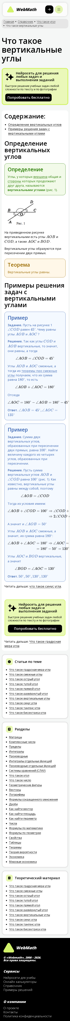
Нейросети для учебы (19, 978)
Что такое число (20, 780)
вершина (40, 177)
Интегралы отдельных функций (30, 761)
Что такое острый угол (24, 679)
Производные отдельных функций (32, 766)
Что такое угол (46, 21)
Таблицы (15, 842)
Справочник (25, 21)
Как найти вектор (21, 809)
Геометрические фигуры (25, 785)
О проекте (11, 1008)
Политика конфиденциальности (27, 1016)
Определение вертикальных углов (35, 125)
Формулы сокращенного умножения (33, 799)
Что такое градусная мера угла (29, 669)
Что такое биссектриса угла (27, 713)
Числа (13, 823)
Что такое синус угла (23, 703)
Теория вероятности (23, 852)
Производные (18, 756)
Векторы (15, 790)
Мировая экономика (23, 862)
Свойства (15, 838)
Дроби (13, 804)
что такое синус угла (45, 586)
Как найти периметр (23, 818)
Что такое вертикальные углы (29, 698)
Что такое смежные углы (25, 674)
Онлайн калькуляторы (20, 982)
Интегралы (16, 751)
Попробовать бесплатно (28, 97)
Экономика (16, 857)
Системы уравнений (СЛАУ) (27, 770)
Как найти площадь (22, 814)
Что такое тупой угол (23, 684)
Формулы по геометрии (25, 833)
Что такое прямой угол (24, 689)
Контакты (10, 1012)
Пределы (15, 746)
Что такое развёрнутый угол (28, 693)
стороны (14, 181)
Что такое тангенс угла (24, 708)
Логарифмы (17, 794)
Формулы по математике (26, 828)
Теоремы (15, 847)
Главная (9, 21)
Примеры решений (17, 990)
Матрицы (15, 737)
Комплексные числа (22, 742)
